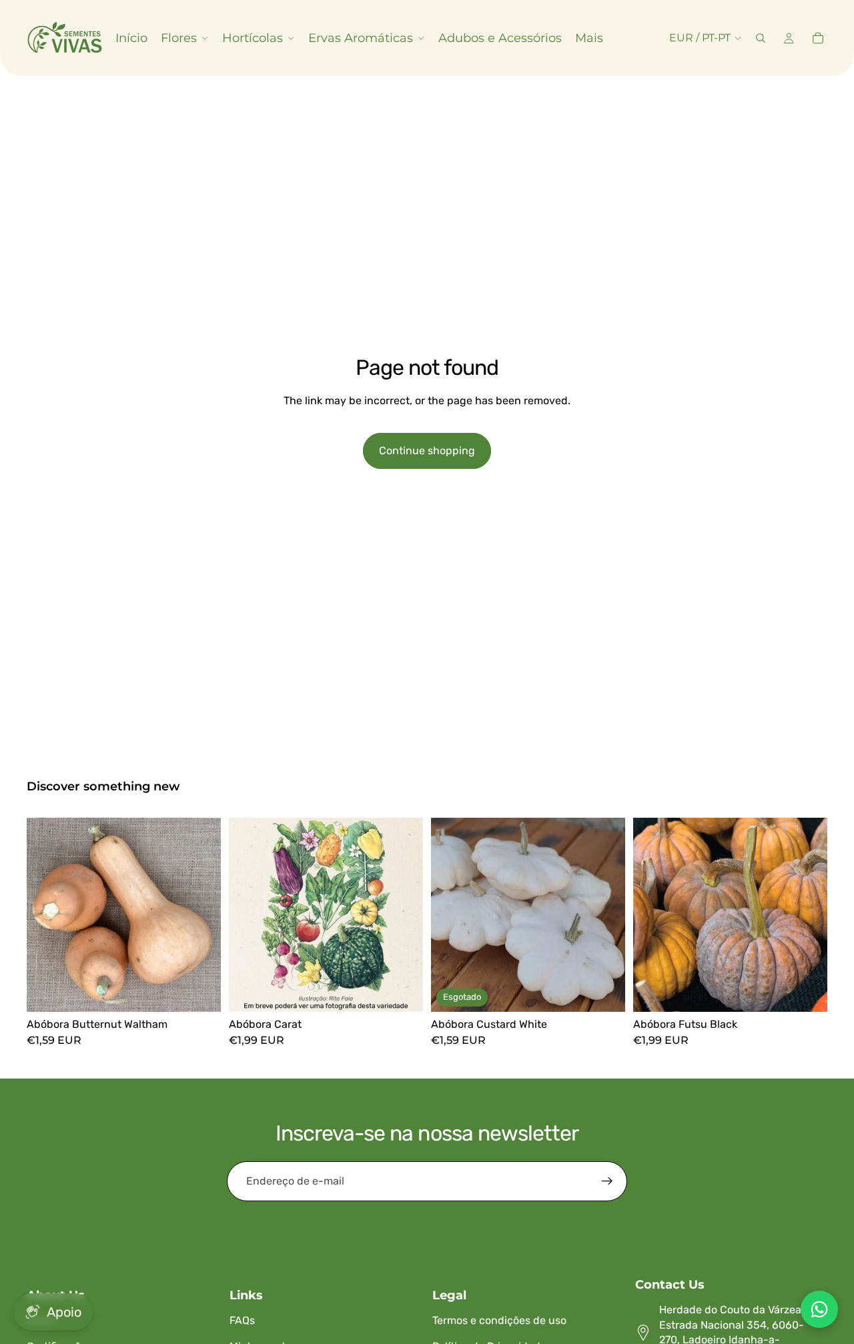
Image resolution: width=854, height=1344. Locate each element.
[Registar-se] (607, 1181)
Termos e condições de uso (499, 1320)
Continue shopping (427, 450)
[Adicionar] (402, 991)
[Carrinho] (818, 38)
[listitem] (589, 38)
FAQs (242, 1320)
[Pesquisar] (760, 38)
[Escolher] (200, 991)
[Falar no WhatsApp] (819, 1309)
